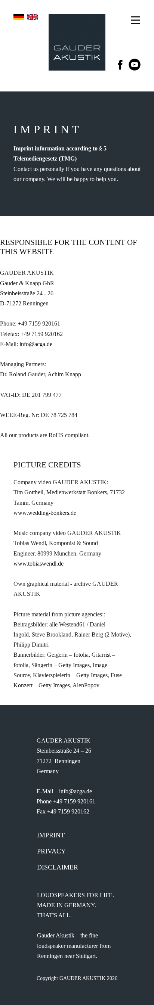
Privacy (51, 851)
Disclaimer (57, 867)
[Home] (77, 42)
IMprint (51, 835)
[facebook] (120, 65)
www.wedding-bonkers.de (44, 513)
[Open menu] (136, 20)
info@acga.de (35, 344)
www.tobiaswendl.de (38, 563)
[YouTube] (135, 65)
